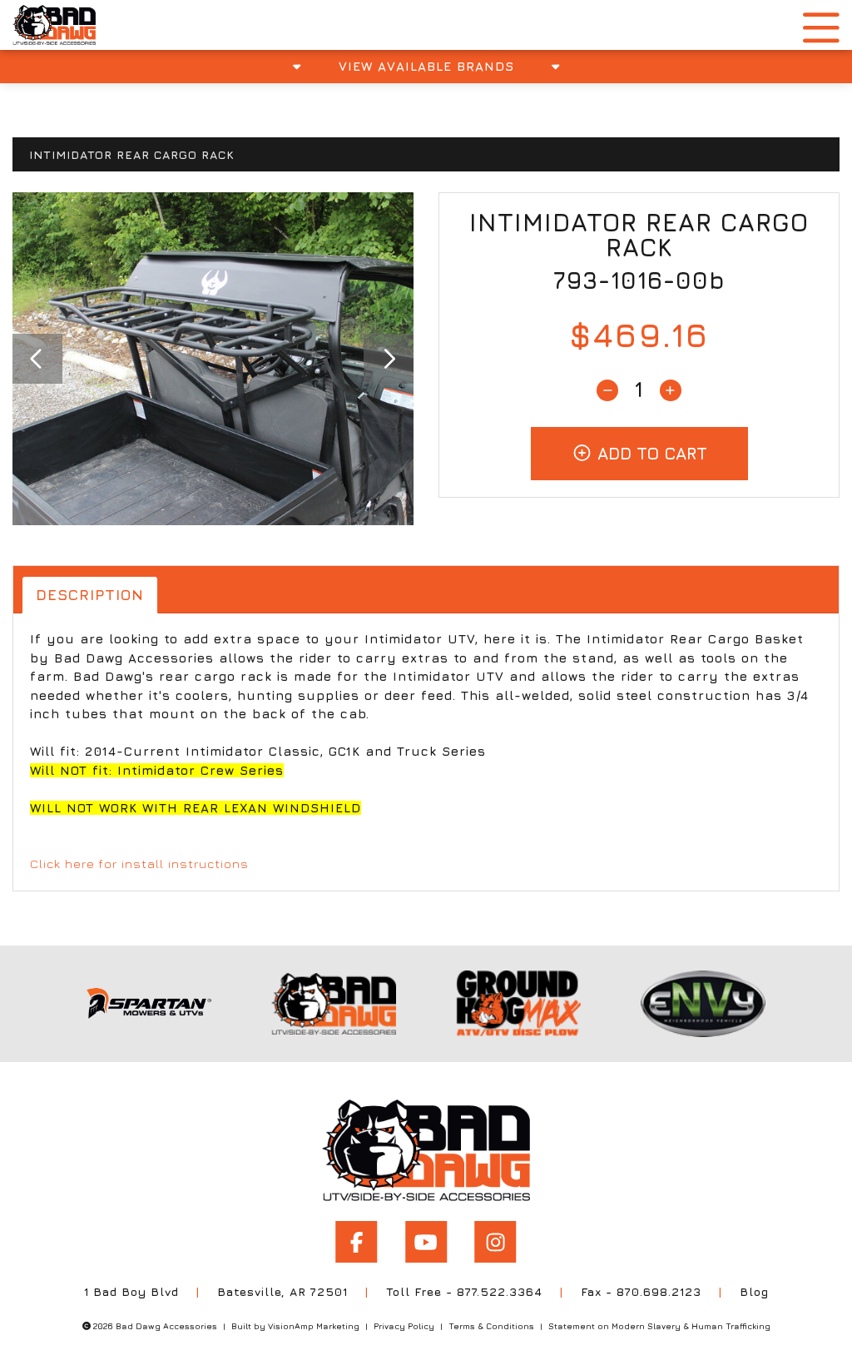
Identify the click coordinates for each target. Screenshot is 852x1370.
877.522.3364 (499, 1291)
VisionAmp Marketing (313, 1326)
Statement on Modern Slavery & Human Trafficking (659, 1326)
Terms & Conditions (491, 1326)
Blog (754, 1291)
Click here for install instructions (139, 863)
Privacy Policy (404, 1326)
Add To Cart (649, 453)
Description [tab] (90, 594)
